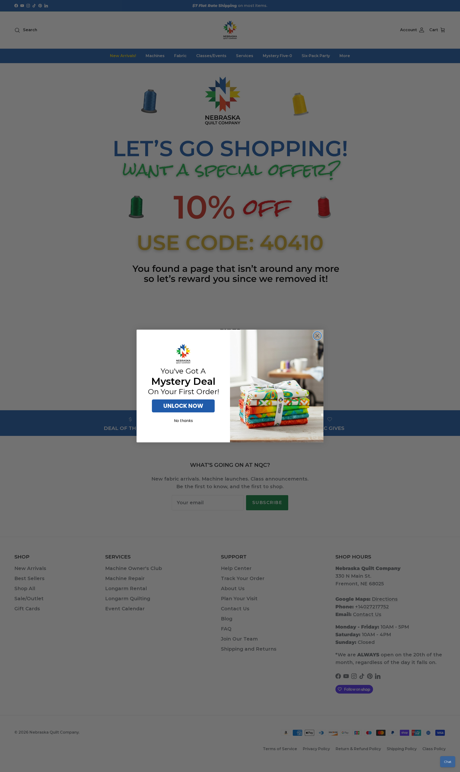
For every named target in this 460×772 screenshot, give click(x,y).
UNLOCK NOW (183, 406)
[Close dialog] (317, 336)
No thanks (183, 420)
